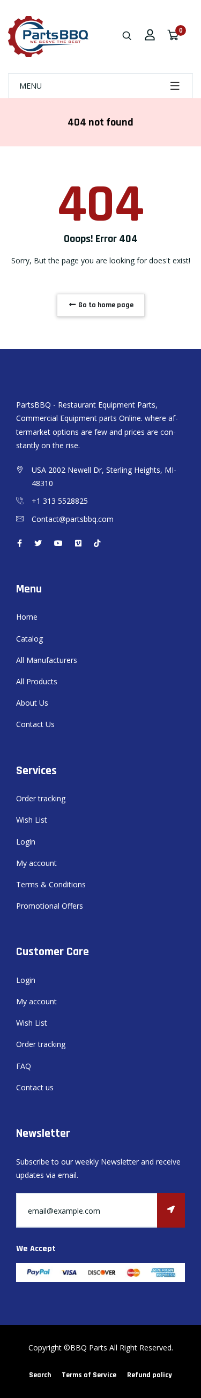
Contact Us (35, 724)
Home (27, 617)
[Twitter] (38, 543)
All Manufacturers (46, 660)
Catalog (29, 639)
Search (40, 1375)
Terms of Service (89, 1375)
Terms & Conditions (51, 884)
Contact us (35, 1087)
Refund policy (149, 1375)
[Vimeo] (78, 543)
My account (36, 863)
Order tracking (40, 798)
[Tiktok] (97, 543)
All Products (36, 681)
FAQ (23, 1066)
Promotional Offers (49, 906)
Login (25, 842)
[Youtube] (58, 543)
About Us (32, 703)
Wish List (31, 820)
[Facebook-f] (19, 543)
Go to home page (105, 305)
